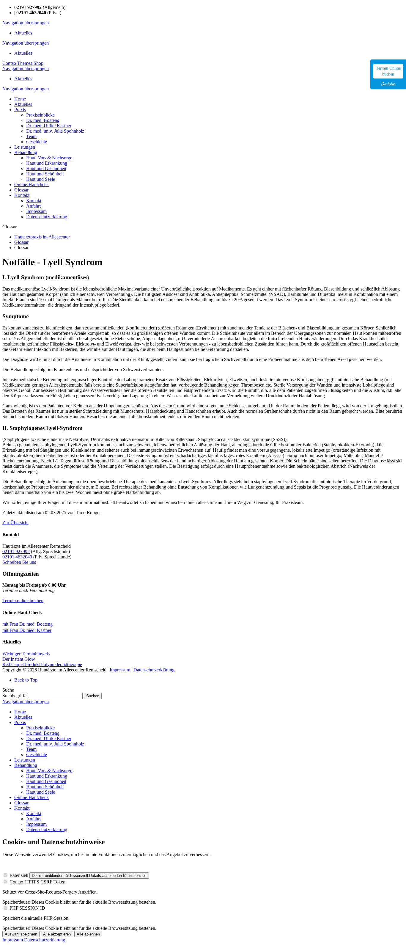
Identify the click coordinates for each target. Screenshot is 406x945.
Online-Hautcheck (31, 797)
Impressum (120, 669)
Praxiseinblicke (40, 727)
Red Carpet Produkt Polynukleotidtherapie (42, 664)
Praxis (20, 722)
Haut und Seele (40, 792)
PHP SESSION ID (27, 908)
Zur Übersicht (15, 522)
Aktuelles (23, 32)
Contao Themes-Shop (22, 63)
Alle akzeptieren (57, 934)
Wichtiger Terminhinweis (26, 653)
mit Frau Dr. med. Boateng (27, 624)
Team (31, 749)
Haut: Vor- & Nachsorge (49, 770)
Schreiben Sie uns (19, 562)
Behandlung (25, 765)
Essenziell (19, 875)
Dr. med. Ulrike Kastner (48, 738)
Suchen (92, 696)
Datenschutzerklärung (153, 669)
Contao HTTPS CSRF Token (37, 881)
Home (20, 711)
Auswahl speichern (21, 934)
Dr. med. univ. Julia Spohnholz (55, 743)
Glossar (21, 242)
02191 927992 (16, 551)
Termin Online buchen (388, 71)
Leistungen (24, 759)
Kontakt (21, 808)
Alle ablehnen (88, 934)
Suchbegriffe (14, 695)
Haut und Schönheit (45, 786)
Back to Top (25, 679)
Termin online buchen (22, 600)
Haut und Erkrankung (46, 775)
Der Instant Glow (18, 659)
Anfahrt (33, 818)
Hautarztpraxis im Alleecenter (42, 236)
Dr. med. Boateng (42, 733)
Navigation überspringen (25, 22)
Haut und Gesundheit (46, 781)
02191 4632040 (17, 556)
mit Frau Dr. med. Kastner (26, 630)
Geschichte (36, 754)
